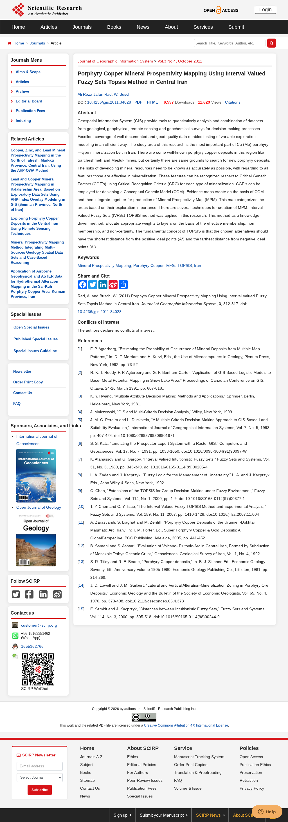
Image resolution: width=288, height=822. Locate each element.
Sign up (120, 815)
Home (18, 27)
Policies (249, 748)
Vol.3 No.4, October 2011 (180, 61)
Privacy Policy (252, 788)
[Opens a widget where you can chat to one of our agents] (266, 812)
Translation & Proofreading (198, 772)
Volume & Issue (188, 788)
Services (203, 27)
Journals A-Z (91, 756)
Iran (197, 265)
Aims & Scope (28, 72)
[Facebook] (29, 594)
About (171, 27)
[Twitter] (16, 594)
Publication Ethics (255, 764)
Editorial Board (29, 101)
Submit (236, 27)
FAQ (17, 403)
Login (265, 9)
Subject (86, 764)
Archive (22, 91)
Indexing (23, 121)
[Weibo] (57, 594)
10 (81, 506)
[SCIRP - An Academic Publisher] (47, 9)
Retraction (249, 780)
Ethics (132, 756)
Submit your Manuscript (162, 815)
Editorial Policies (141, 764)
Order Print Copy (28, 382)
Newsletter (22, 371)
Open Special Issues (31, 327)
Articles (48, 27)
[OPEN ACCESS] (220, 9)
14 (81, 585)
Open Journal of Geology (38, 507)
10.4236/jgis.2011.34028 (109, 102)
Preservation (251, 772)
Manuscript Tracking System (199, 756)
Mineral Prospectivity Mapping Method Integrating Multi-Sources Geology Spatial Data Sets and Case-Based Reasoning (37, 252)
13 (81, 561)
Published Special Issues (36, 339)
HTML (152, 102)
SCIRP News (208, 815)
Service (183, 748)
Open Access (251, 756)
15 (81, 609)
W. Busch (122, 94)
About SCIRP (143, 748)
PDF (138, 102)
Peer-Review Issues (145, 780)
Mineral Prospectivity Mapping (104, 265)
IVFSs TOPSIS (179, 265)
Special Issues (140, 796)
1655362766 (32, 646)
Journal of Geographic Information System (115, 61)
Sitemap (87, 780)
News (143, 27)
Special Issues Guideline (35, 351)
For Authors (137, 772)
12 (81, 546)
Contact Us (22, 393)
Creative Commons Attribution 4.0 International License (186, 725)
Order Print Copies (190, 764)
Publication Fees (30, 111)
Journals (82, 27)
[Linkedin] (43, 594)
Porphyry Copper (148, 265)
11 (81, 522)
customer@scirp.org (39, 625)
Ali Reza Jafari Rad (95, 94)
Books (114, 27)
